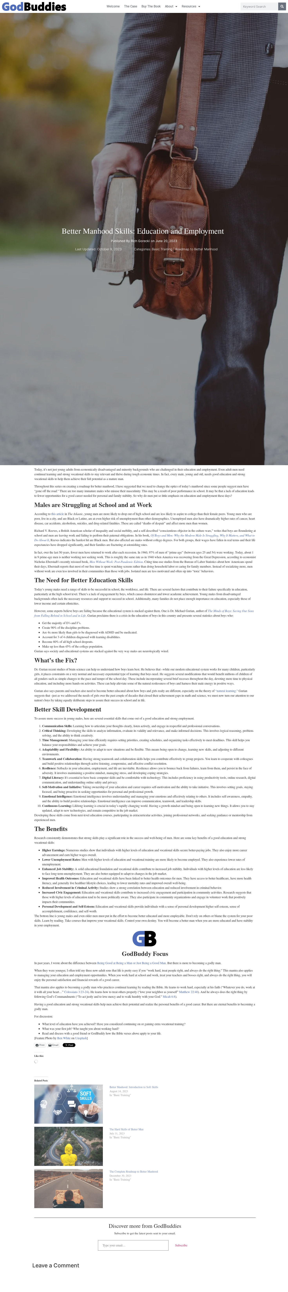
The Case (130, 6)
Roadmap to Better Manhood (196, 249)
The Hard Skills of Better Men (127, 1129)
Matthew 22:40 (188, 992)
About (169, 6)
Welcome (113, 6)
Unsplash (80, 1038)
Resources (189, 6)
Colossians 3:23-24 (76, 992)
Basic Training (162, 249)
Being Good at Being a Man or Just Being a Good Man (131, 963)
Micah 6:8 (169, 996)
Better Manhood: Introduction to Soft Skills (134, 1087)
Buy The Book (151, 6)
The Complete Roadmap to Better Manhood (134, 1171)
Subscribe (181, 1245)
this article (57, 514)
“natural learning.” (226, 691)
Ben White (63, 1038)
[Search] (282, 6)
